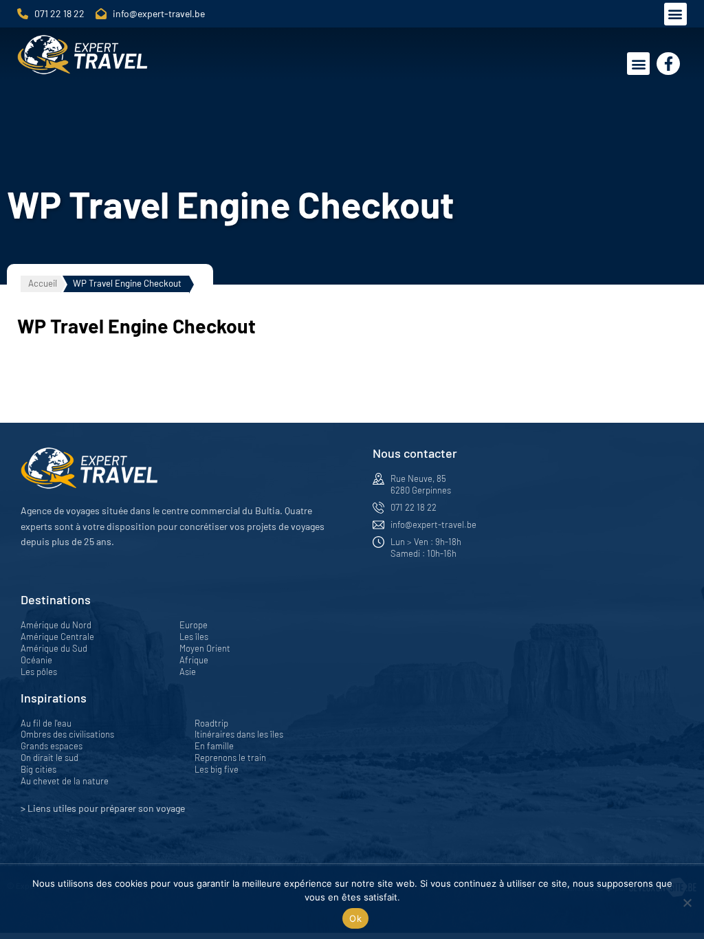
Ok (355, 918)
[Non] (687, 902)
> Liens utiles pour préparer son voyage (103, 808)
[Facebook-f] (668, 64)
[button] (675, 14)
